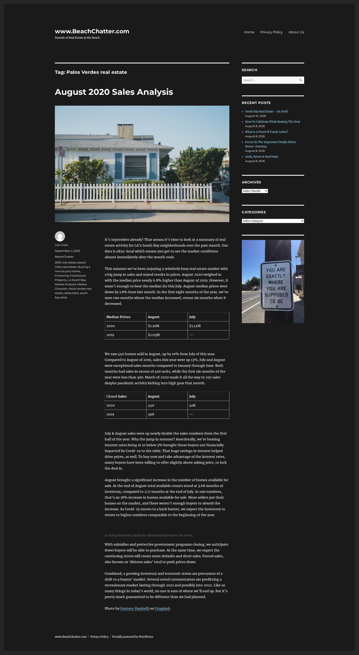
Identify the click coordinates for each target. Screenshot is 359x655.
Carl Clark (61, 245)
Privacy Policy (271, 32)
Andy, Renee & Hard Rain (261, 156)
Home (249, 32)
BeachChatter (64, 256)
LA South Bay (77, 280)
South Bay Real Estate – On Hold (266, 111)
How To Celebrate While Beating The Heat (272, 122)
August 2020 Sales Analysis (114, 92)
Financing (62, 275)
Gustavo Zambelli (134, 608)
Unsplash (162, 608)
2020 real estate (65, 262)
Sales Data (71, 293)
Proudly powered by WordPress (132, 637)
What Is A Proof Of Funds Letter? (266, 132)
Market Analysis (65, 284)
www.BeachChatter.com (92, 31)
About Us (296, 32)
